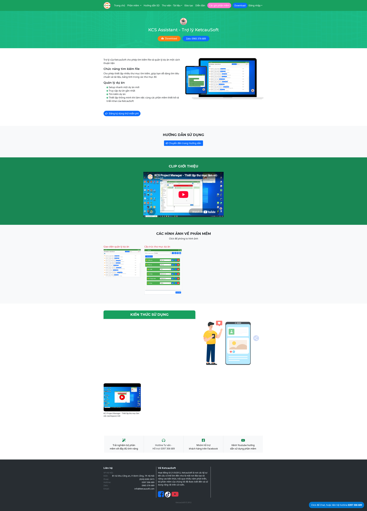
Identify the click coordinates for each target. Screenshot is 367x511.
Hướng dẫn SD (152, 5)
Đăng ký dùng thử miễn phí (124, 113)
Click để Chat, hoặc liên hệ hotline (336, 505)
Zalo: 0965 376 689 (196, 38)
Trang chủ (119, 5)
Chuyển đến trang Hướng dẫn (184, 143)
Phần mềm (133, 5)
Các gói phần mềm (219, 5)
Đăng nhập (255, 5)
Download (240, 5)
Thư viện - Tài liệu (171, 5)
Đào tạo (189, 5)
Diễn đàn (200, 5)
